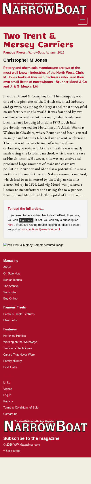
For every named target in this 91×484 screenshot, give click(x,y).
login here (26, 220)
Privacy (8, 401)
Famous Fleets (14, 307)
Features (10, 329)
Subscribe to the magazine (31, 438)
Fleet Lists (10, 320)
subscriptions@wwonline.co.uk (41, 229)
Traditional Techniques (17, 348)
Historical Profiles (14, 335)
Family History (12, 360)
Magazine (10, 260)
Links (6, 382)
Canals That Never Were (19, 354)
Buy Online (10, 298)
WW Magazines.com (26, 444)
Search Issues (12, 279)
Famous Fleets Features (19, 314)
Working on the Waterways (20, 342)
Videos (7, 389)
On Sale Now (11, 273)
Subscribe (9, 292)
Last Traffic (10, 367)
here (11, 224)
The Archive (11, 286)
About (7, 267)
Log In (7, 395)
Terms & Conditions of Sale (20, 407)
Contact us (10, 414)
